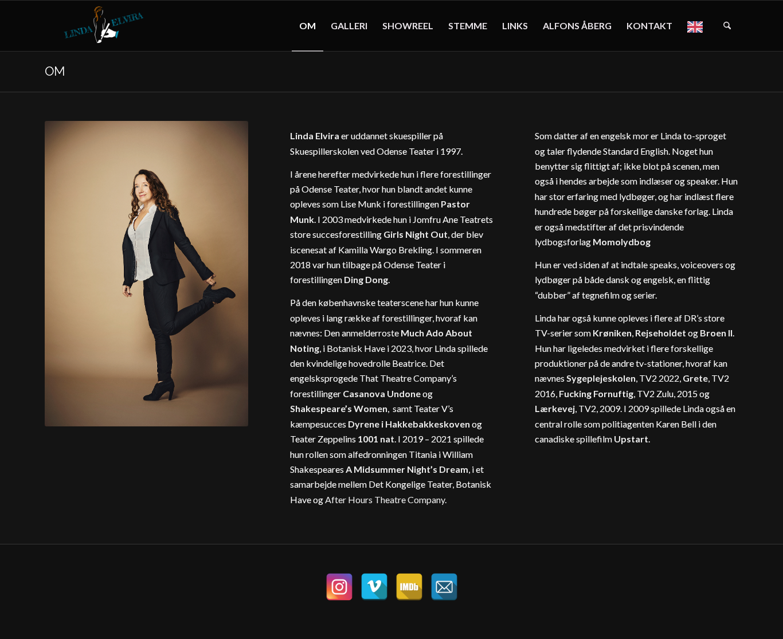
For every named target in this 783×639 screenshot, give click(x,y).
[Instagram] (339, 587)
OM (55, 71)
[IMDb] (409, 587)
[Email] (444, 587)
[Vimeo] (374, 587)
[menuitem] (307, 26)
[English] (698, 26)
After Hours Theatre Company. (386, 499)
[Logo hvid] (106, 26)
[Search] (727, 26)
